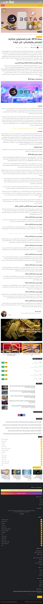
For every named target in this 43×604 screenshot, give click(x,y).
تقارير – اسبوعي (3, 459)
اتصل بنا (41, 573)
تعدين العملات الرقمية (5, 463)
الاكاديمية (3, 523)
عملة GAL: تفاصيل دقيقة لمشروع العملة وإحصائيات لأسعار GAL (25, 128)
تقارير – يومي (3, 444)
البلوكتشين (3, 452)
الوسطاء (40, 564)
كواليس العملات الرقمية (5, 461)
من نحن (41, 501)
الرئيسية (40, 34)
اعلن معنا (40, 504)
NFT (41, 556)
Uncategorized (4, 457)
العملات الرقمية (35, 34)
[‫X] (9, 315)
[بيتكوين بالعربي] (8, 2)
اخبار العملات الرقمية (4, 439)
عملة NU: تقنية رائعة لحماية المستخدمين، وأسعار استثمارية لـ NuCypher (23, 233)
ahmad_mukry (34, 47)
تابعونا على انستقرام (21, 493)
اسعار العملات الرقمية (5, 450)
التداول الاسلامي (4, 536)
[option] (21, 330)
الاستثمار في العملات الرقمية (6, 448)
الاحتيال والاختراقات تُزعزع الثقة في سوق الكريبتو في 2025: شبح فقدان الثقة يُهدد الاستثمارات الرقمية (22, 5)
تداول (3, 362)
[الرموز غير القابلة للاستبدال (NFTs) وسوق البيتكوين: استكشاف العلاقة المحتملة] (26, 472)
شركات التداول (3, 446)
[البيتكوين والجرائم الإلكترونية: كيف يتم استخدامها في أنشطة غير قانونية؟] (37, 472)
